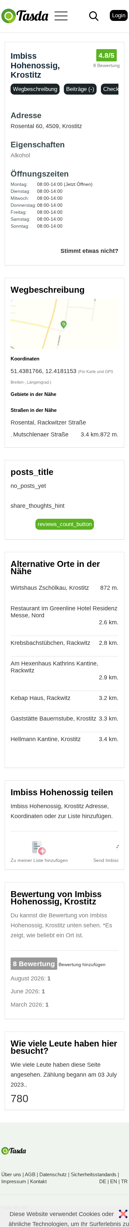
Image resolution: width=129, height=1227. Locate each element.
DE (102, 1181)
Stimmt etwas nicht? (89, 251)
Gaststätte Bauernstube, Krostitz (53, 718)
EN (113, 1181)
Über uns (11, 1174)
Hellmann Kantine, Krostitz (46, 739)
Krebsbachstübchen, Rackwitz (50, 643)
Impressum (13, 1181)
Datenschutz (53, 1174)
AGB (30, 1174)
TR (124, 1181)
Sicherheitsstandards (93, 1174)
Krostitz (72, 126)
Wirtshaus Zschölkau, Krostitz (50, 587)
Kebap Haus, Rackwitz (40, 698)
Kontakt (38, 1181)
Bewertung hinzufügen (82, 964)
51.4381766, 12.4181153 (43, 371)
